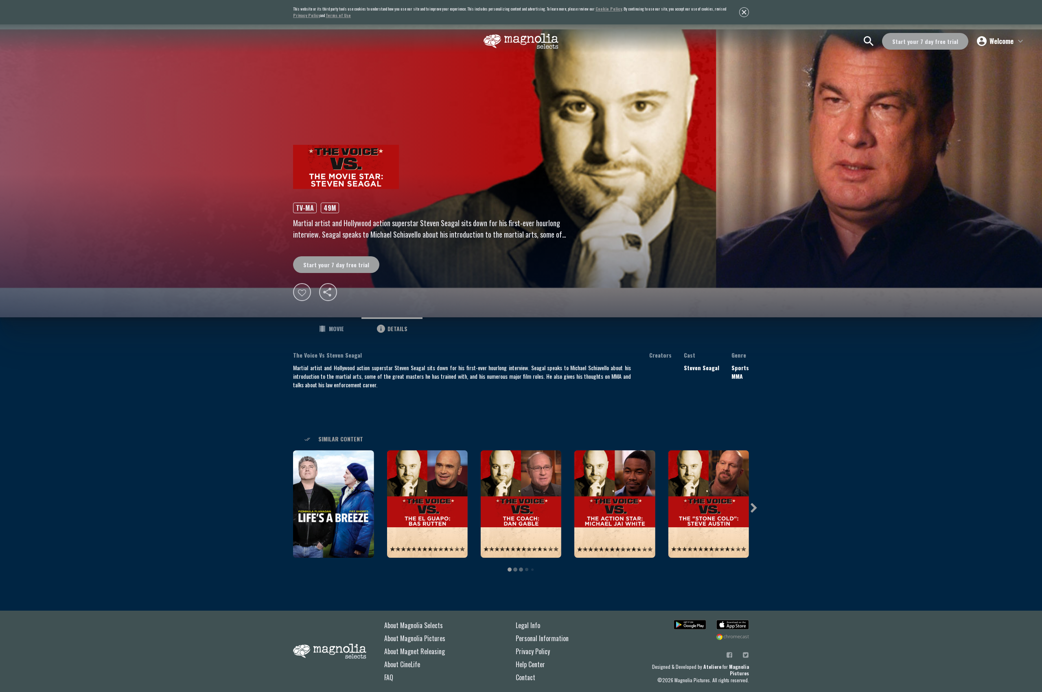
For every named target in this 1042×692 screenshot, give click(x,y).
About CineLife (402, 664)
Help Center (530, 664)
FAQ (388, 677)
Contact (525, 677)
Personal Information (542, 638)
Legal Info (528, 625)
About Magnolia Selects (413, 625)
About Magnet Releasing (414, 651)
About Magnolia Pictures (414, 638)
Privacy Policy (533, 651)
